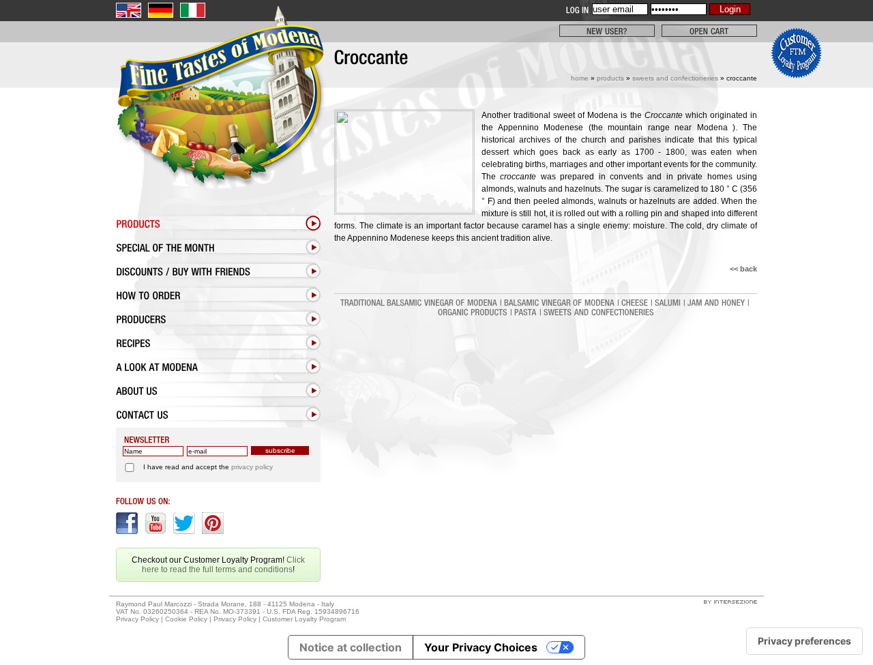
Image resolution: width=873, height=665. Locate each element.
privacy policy (252, 467)
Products (610, 78)
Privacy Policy (137, 619)
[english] (128, 10)
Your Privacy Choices (480, 647)
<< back (743, 269)
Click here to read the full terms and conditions (223, 564)
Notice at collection (350, 647)
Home (580, 78)
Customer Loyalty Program (304, 619)
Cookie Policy (186, 619)
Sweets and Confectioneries (675, 78)
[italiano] (192, 10)
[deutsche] (160, 10)
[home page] (218, 127)
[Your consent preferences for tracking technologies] (804, 641)
